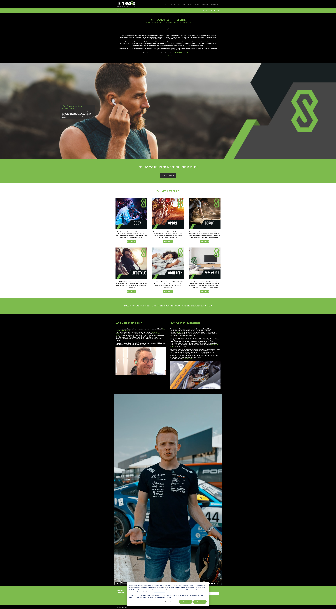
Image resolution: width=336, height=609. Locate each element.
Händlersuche (214, 4)
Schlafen (197, 4)
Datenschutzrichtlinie (159, 592)
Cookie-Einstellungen (171, 601)
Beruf (184, 4)
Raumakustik (205, 4)
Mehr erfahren (131, 241)
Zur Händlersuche (168, 175)
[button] (4, 113)
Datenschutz (120, 592)
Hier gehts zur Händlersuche (168, 55)
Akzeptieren (186, 601)
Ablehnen (199, 601)
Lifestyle (190, 4)
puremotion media (188, 358)
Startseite (166, 4)
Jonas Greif (179, 332)
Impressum (120, 590)
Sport (178, 4)
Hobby (173, 4)
